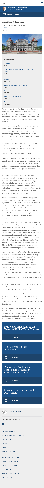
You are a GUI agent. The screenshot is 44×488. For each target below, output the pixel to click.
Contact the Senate (11, 457)
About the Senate (10, 451)
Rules (6, 102)
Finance (7, 91)
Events (5, 447)
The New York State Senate (13, 3)
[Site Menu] (42, 3)
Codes (6, 79)
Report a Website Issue (13, 461)
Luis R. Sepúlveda (15, 9)
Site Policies (8, 469)
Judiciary (7, 64)
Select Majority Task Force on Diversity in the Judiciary (19, 70)
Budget (5, 443)
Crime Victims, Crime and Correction (16, 85)
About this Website (11, 473)
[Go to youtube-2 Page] (3, 424)
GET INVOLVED (8, 477)
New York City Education (12, 96)
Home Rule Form (9, 465)
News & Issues (8, 431)
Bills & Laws (7, 439)
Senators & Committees (13, 435)
